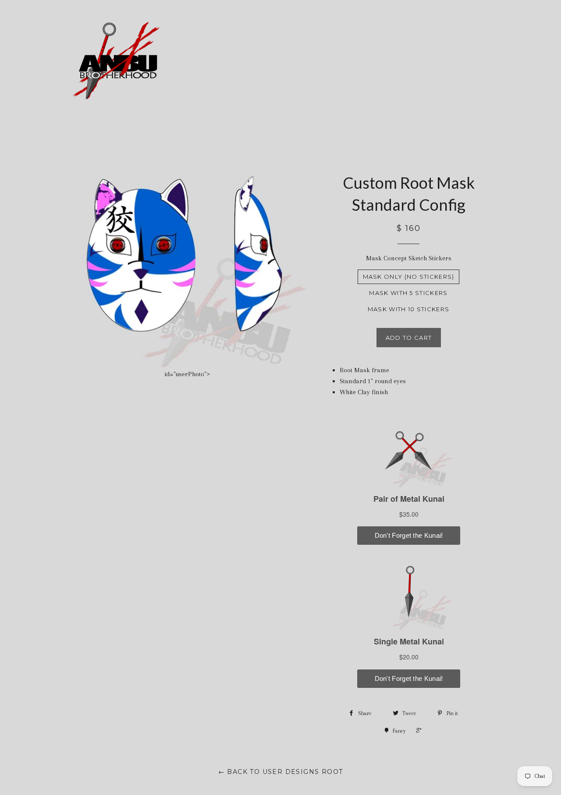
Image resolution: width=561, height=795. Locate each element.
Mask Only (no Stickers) (408, 276)
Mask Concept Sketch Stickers (408, 258)
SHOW (435, 62)
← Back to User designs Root (280, 772)
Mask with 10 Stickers (408, 309)
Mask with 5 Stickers (408, 292)
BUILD (338, 62)
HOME (298, 62)
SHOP (386, 62)
